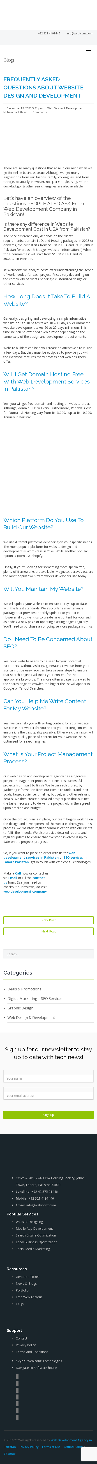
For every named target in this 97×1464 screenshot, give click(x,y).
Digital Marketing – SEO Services (34, 998)
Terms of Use (51, 1447)
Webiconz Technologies (44, 1361)
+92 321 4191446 (41, 1198)
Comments (39, 112)
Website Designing (29, 1222)
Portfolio (22, 1290)
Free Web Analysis (29, 1297)
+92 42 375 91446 (44, 1191)
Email (12, 878)
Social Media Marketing (33, 1249)
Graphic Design (20, 1008)
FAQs (20, 1304)
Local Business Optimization (36, 1242)
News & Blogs (26, 1283)
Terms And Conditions (32, 1352)
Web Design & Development (65, 108)
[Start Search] (88, 953)
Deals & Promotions (24, 989)
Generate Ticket (27, 1277)
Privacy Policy (26, 1345)
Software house (45, 1368)
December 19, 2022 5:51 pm (24, 108)
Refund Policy (73, 1447)
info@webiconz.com (41, 1205)
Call (18, 873)
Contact (21, 1338)
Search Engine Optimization (36, 1235)
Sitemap (10, 1454)
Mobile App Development (34, 1228)
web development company (25, 891)
